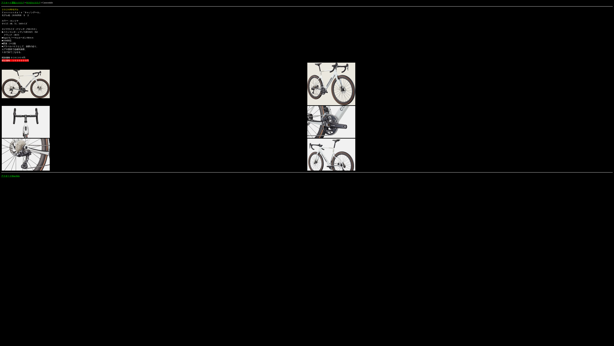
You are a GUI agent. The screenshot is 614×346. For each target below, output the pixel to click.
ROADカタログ (33, 2)
